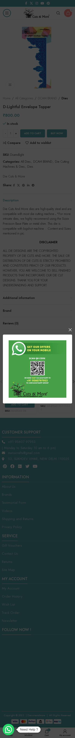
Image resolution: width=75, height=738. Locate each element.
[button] (8, 729)
